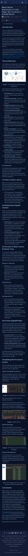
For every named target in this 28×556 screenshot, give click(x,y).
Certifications (15, 540)
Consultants (17, 538)
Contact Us (9, 536)
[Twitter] (7, 533)
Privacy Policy (15, 536)
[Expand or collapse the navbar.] (2, 2)
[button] (25, 2)
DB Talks (10, 542)
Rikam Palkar (7, 16)
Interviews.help (9, 544)
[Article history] (12, 16)
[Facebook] (4, 533)
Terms (20, 536)
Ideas (22, 538)
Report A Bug (5, 540)
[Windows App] (15, 533)
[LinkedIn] (9, 533)
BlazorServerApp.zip (8, 23)
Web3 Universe (21, 542)
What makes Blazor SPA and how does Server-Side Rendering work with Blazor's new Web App (13, 56)
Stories (24, 540)
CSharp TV (5, 542)
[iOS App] (21, 533)
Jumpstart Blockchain (17, 544)
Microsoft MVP (6, 514)
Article (24, 20)
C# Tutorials (11, 538)
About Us (4, 536)
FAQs (10, 540)
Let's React (15, 542)
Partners (6, 538)
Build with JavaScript (14, 546)
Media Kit (24, 536)
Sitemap (20, 540)
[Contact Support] (24, 533)
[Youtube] (12, 533)
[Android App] (18, 533)
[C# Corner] (5, 2)
